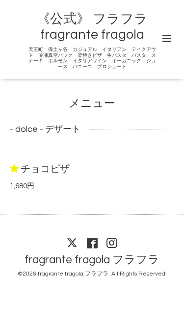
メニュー (92, 103)
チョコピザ (45, 169)
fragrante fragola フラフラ (92, 260)
